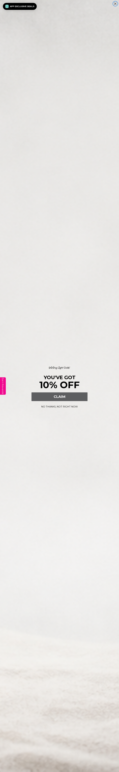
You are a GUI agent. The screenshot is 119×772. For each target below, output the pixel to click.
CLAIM (59, 397)
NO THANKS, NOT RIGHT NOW (59, 406)
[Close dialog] (115, 3)
